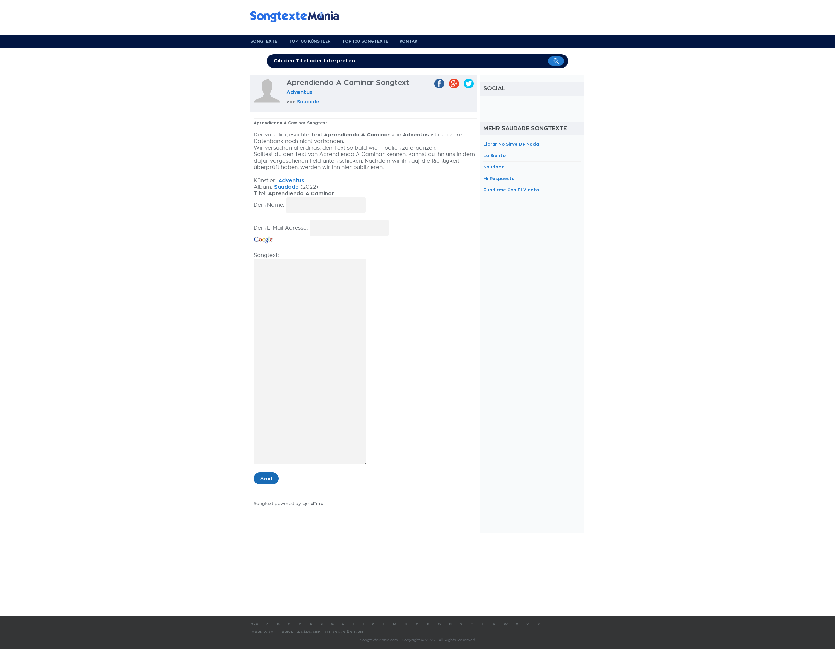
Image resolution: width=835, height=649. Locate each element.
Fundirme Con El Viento (511, 190)
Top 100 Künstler (310, 41)
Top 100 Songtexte (365, 41)
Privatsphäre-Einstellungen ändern (322, 632)
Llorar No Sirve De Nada (511, 144)
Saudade (308, 101)
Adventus (299, 92)
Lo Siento (494, 155)
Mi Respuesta (499, 178)
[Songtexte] (297, 16)
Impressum (262, 632)
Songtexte (263, 41)
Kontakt (410, 41)
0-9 (254, 624)
